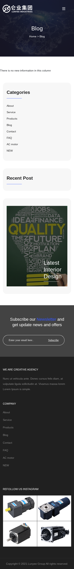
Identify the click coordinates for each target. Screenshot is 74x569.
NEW (6, 465)
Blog (42, 36)
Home (32, 36)
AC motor (8, 457)
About (6, 412)
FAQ (5, 450)
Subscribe (53, 340)
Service (7, 419)
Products (8, 427)
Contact (7, 442)
